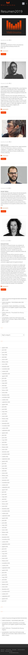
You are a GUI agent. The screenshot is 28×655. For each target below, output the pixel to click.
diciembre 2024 (5, 395)
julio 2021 (4, 492)
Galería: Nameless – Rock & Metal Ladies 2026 (13, 302)
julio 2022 (4, 463)
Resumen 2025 (8, 651)
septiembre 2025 (6, 373)
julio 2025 (4, 378)
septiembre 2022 (6, 459)
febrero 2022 (5, 475)
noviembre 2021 (6, 482)
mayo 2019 (4, 553)
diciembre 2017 (5, 589)
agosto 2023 (5, 433)
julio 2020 (4, 520)
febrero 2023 (5, 447)
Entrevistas (8, 649)
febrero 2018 (5, 584)
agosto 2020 (5, 518)
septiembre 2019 (6, 544)
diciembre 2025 (5, 366)
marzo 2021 (4, 501)
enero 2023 (4, 449)
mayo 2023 (4, 440)
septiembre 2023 (6, 430)
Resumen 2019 (6, 38)
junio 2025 (4, 380)
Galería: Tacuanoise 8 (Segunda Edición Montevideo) (14, 298)
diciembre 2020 (5, 508)
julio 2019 (4, 549)
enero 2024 (4, 421)
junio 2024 (4, 409)
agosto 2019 (5, 546)
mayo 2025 (4, 383)
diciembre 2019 (5, 537)
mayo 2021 (4, 496)
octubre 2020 (5, 513)
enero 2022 (4, 478)
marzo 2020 (4, 530)
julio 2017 (4, 601)
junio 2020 (4, 523)
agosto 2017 (5, 598)
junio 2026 (4, 352)
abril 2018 (4, 579)
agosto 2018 (5, 570)
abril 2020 (4, 527)
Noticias (3, 649)
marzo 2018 (4, 582)
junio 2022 (4, 466)
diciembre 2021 (5, 480)
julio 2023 (4, 435)
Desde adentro (21, 649)
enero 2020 (4, 534)
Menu (24, 3)
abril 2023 (4, 442)
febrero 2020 (5, 532)
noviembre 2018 (6, 563)
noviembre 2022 (6, 454)
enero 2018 (4, 586)
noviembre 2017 (6, 591)
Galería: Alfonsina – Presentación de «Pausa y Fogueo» (13, 313)
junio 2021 (4, 494)
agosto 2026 (5, 347)
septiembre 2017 (6, 596)
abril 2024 (4, 414)
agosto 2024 (5, 404)
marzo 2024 (4, 416)
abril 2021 (4, 499)
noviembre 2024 (6, 397)
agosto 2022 (5, 461)
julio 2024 (4, 406)
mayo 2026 (4, 354)
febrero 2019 (5, 560)
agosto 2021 (5, 489)
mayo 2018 (4, 577)
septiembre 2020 (6, 515)
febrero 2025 (5, 390)
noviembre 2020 (6, 511)
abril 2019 (4, 556)
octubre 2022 (5, 456)
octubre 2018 (5, 565)
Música (2, 651)
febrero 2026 (5, 362)
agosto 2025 (5, 376)
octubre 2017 (5, 594)
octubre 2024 (5, 399)
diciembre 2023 (5, 423)
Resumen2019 (5, 50)
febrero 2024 (5, 418)
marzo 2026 (4, 359)
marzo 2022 (4, 473)
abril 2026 (4, 357)
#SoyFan (14, 649)
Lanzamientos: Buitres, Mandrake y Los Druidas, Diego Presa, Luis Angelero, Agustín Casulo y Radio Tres (14, 307)
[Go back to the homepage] (8, 4)
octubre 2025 (5, 371)
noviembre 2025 (6, 369)
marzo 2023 (4, 444)
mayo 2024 (4, 411)
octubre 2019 (5, 541)
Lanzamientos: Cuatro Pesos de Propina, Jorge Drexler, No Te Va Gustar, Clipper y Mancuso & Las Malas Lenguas (14, 319)
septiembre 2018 (6, 568)
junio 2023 (4, 437)
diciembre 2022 (5, 452)
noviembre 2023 (6, 425)
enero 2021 (4, 506)
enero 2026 (4, 364)
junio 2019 (4, 551)
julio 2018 (4, 572)
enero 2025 (4, 392)
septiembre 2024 (6, 402)
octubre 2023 (5, 428)
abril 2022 (4, 470)
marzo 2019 (4, 558)
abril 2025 (4, 385)
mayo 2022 (4, 468)
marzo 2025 (4, 388)
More (3, 54)
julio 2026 (4, 350)
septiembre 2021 (6, 487)
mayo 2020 (4, 525)
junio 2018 (4, 575)
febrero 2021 (5, 504)
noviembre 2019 (6, 539)
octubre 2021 (5, 485)
